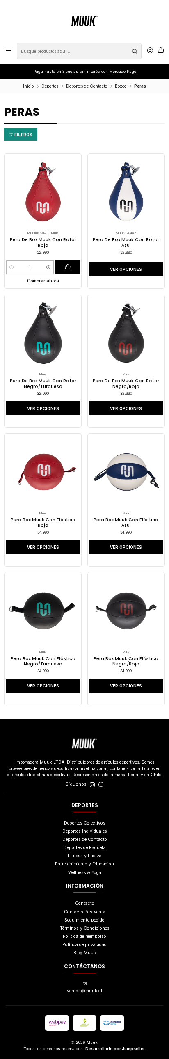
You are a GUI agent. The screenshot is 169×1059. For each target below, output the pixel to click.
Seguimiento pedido (84, 920)
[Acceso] (150, 51)
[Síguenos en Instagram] (92, 785)
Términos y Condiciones (85, 928)
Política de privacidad (84, 944)
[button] (20, 134)
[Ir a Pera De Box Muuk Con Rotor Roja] (43, 192)
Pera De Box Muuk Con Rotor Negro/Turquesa (43, 383)
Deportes (49, 86)
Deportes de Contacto (86, 86)
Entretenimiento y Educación (84, 864)
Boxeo (120, 86)
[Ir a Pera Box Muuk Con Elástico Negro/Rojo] (126, 611)
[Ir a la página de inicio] (84, 21)
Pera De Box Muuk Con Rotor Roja (43, 242)
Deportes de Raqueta (85, 847)
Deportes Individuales (84, 831)
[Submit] (135, 51)
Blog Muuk (84, 952)
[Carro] (160, 51)
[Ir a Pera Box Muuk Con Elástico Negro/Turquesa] (43, 611)
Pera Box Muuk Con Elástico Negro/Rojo (126, 661)
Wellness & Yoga (84, 872)
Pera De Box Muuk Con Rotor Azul (126, 242)
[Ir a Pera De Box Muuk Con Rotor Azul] (126, 192)
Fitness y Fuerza (85, 855)
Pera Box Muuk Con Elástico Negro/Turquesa (43, 661)
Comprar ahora (43, 281)
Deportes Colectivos (84, 823)
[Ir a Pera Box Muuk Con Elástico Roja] (43, 472)
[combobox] (79, 51)
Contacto (84, 903)
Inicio (28, 86)
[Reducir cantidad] (11, 267)
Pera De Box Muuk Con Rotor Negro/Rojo (126, 383)
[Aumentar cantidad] (48, 267)
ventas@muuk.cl (84, 991)
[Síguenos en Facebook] (101, 785)
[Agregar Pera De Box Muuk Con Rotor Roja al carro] (67, 267)
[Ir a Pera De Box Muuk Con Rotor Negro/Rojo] (126, 333)
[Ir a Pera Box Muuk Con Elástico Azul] (126, 472)
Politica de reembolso (84, 936)
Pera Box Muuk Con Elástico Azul (126, 522)
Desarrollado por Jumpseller (115, 1048)
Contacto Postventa (84, 912)
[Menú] (8, 51)
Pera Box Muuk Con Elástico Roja (43, 522)
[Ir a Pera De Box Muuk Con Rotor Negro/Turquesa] (43, 333)
